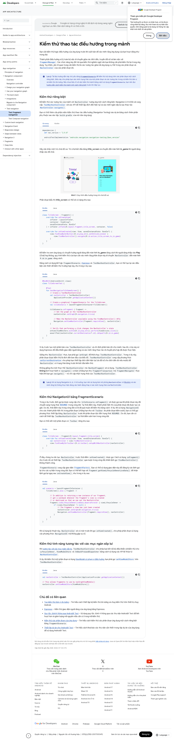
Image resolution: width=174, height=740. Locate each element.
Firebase (86, 724)
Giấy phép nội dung (102, 641)
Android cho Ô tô (87, 699)
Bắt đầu (163, 35)
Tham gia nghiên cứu (159, 699)
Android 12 (108, 706)
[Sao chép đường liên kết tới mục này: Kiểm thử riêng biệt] (68, 97)
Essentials (29, 3)
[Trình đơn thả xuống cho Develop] (73, 3)
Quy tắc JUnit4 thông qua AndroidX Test (61, 613)
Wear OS (84, 691)
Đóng (148, 35)
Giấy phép (52, 734)
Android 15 (108, 695)
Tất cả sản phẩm (123, 724)
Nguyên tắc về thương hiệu (69, 734)
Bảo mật (38, 699)
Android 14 (108, 699)
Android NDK (132, 709)
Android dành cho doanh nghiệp (44, 694)
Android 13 (108, 702)
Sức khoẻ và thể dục (65, 695)
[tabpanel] (90, 135)
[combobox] (106, 3)
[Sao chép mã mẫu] (139, 127)
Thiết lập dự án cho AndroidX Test (58, 628)
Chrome (75, 724)
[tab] (46, 123)
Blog (36, 710)
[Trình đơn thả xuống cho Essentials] (36, 3)
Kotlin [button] (57, 123)
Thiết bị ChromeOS (88, 695)
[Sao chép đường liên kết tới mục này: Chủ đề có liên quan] (68, 597)
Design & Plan (48, 3)
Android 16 (108, 691)
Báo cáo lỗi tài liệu (157, 691)
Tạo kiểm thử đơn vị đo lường (56, 602)
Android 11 (108, 710)
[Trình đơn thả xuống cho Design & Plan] (57, 3)
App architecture (12, 12)
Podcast (38, 714)
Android (38, 690)
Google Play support (158, 695)
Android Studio (152, 3)
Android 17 (108, 687)
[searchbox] (16, 20)
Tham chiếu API (133, 701)
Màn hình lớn (86, 687)
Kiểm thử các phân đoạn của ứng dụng (60, 620)
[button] (14, 35)
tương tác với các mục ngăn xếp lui (57, 549)
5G (59, 708)
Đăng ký (146, 734)
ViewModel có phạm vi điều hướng (90, 559)
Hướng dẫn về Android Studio (136, 691)
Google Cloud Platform (103, 724)
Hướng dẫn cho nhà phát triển (137, 696)
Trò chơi (61, 687)
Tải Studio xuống (134, 705)
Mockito (127, 382)
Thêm (81, 3)
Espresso (86, 263)
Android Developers (46, 35)
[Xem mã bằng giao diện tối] (136, 127)
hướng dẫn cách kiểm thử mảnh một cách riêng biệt (66, 85)
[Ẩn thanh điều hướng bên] (28, 735)
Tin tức (37, 707)
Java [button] (55, 208)
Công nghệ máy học (65, 691)
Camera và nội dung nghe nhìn (67, 700)
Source (37, 703)
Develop (66, 3)
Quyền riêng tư (63, 704)
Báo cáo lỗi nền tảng (158, 687)
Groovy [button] (45, 123)
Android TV (85, 702)
